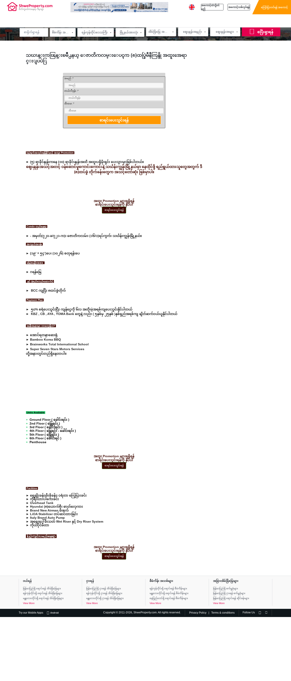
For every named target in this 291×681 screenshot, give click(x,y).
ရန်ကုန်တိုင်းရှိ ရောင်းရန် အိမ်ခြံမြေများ (42, 593)
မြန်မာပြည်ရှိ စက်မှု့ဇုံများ (225, 588)
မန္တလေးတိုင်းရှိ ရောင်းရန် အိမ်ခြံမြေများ (43, 598)
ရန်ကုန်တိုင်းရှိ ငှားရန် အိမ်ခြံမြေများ (104, 593)
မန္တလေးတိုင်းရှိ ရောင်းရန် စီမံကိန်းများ (169, 593)
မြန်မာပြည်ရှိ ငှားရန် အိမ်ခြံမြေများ (103, 588)
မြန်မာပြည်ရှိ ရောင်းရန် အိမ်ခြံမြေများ (42, 588)
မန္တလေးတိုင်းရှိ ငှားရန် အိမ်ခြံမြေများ (105, 598)
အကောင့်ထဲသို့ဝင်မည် (210, 7)
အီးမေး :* (69, 103)
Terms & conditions (223, 612)
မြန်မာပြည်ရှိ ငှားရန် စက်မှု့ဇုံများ (229, 593)
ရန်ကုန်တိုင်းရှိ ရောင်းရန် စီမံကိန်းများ (168, 588)
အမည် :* (68, 78)
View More (29, 603)
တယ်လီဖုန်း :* (71, 90)
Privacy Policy (197, 612)
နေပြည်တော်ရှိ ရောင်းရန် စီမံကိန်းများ (169, 598)
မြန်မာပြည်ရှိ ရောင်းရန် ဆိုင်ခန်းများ (231, 598)
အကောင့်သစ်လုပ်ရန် (239, 7)
